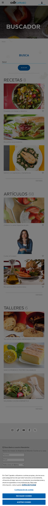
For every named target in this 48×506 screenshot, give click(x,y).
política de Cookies (29, 485)
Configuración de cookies (24, 490)
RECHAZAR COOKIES (24, 496)
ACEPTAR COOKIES (24, 502)
